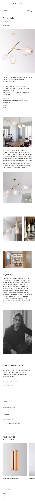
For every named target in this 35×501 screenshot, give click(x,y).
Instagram (5, 492)
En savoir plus (7, 306)
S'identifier (10, 393)
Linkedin (5, 493)
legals (4, 497)
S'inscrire (25, 393)
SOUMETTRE (6, 414)
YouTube (5, 495)
